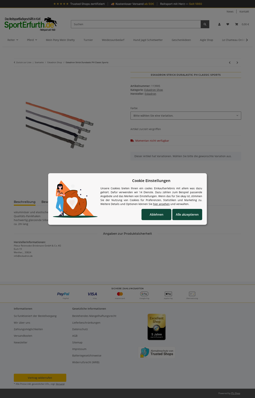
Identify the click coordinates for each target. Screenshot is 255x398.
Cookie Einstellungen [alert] (151, 180)
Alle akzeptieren (187, 214)
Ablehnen (156, 214)
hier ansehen (161, 204)
